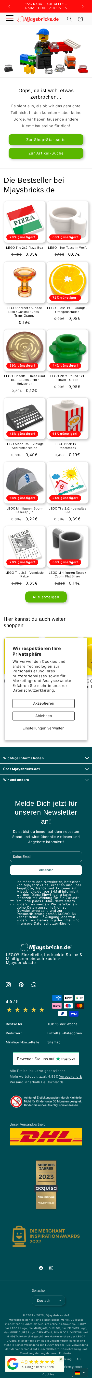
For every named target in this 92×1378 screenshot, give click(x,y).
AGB (79, 1359)
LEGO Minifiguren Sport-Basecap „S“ (25, 510)
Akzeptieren (43, 703)
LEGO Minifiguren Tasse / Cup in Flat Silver (67, 574)
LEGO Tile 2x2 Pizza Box (24, 247)
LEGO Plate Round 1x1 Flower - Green (67, 378)
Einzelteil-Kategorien (64, 1033)
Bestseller (14, 1024)
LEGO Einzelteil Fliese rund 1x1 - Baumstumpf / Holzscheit (24, 380)
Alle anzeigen (46, 597)
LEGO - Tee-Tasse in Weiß (67, 247)
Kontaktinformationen (66, 1366)
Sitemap (54, 1042)
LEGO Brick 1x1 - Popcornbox (67, 446)
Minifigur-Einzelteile (22, 1042)
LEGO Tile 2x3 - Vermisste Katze (24, 574)
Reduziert (14, 1033)
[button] (9, 19)
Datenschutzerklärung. (34, 690)
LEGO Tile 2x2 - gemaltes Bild (67, 510)
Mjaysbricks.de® (58, 1315)
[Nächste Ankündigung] (83, 6)
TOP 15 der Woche (62, 1024)
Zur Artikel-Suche (46, 153)
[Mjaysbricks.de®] (13, 1369)
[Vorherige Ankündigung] (9, 6)
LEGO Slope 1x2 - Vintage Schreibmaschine (24, 446)
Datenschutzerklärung (52, 923)
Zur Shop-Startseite (46, 139)
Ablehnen (43, 715)
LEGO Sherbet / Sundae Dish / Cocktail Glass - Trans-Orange (24, 311)
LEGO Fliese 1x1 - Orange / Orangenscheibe (67, 310)
